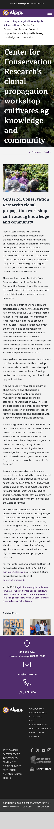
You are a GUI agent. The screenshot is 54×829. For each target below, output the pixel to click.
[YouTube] (43, 750)
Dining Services (12, 766)
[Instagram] (49, 750)
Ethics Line (35, 716)
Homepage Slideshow (14, 597)
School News (25, 601)
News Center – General (37, 597)
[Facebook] (32, 750)
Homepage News (38, 594)
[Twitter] (38, 750)
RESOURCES (43, 806)
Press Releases (10, 601)
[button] (5, 627)
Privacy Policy (38, 732)
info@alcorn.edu (27, 674)
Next (46, 152)
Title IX (7, 778)
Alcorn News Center (19, 590)
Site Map (34, 736)
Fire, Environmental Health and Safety (40, 724)
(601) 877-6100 (27, 692)
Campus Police (38, 712)
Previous (36, 152)
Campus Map (36, 708)
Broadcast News (38, 590)
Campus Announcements (16, 594)
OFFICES (27, 806)
